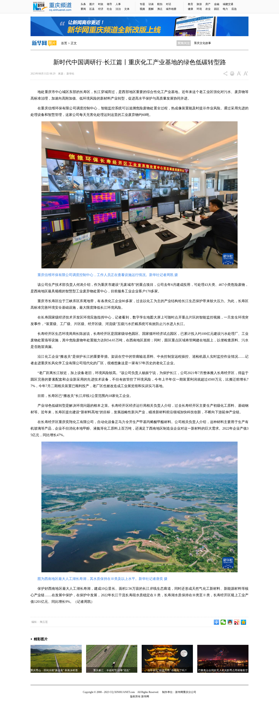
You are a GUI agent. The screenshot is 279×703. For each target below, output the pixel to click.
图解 (151, 8)
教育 (190, 4)
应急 (234, 8)
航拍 (159, 4)
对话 (168, 4)
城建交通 (228, 4)
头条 (83, 4)
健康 (190, 8)
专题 (142, 4)
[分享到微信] (223, 622)
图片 (92, 4)
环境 (199, 8)
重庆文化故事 (202, 43)
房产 (208, 4)
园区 (216, 8)
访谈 (151, 4)
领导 (109, 4)
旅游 (199, 4)
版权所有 (135, 696)
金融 (216, 4)
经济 (100, 8)
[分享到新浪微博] (237, 622)
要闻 (83, 8)
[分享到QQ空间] (243, 622)
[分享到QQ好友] (230, 622)
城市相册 (171, 8)
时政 (100, 4)
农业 (208, 8)
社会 (109, 8)
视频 (142, 8)
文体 (126, 8)
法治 (118, 8)
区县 (92, 8)
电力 (225, 8)
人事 (118, 4)
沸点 (159, 8)
